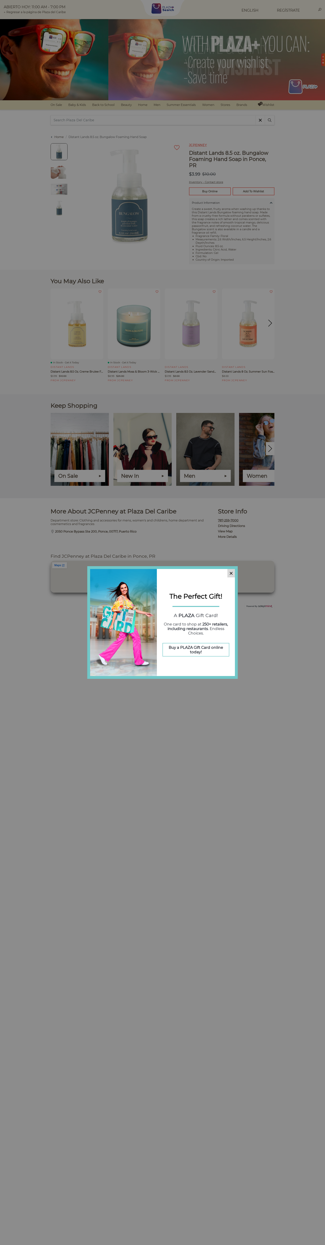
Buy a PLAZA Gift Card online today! (196, 649)
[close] (231, 573)
